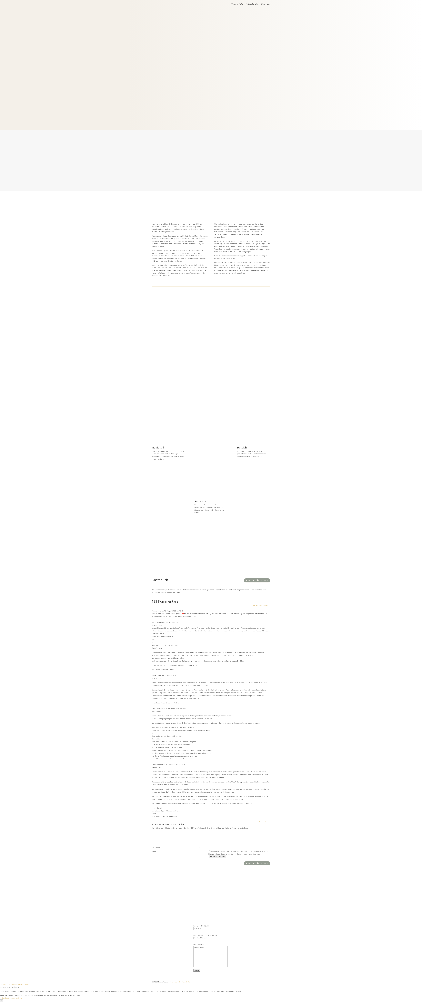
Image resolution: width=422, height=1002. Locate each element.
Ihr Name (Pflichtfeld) (201, 926)
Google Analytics (25, 984)
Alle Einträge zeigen (257, 580)
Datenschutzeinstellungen (9, 984)
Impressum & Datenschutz (180, 982)
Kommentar (157, 847)
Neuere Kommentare (261, 605)
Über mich (237, 5)
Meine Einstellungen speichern (11, 998)
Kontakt (265, 5)
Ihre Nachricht (198, 945)
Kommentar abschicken (217, 857)
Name (154, 851)
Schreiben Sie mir (213, 402)
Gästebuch (252, 5)
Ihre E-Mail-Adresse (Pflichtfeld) (205, 935)
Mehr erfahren (163, 67)
